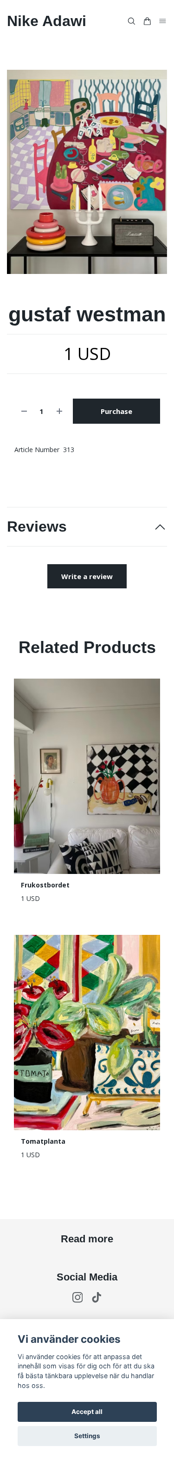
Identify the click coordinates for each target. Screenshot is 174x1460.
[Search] (131, 21)
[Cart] (147, 21)
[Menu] (163, 20)
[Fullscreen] (87, 172)
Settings (87, 1436)
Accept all (87, 1411)
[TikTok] (96, 1297)
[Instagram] (77, 1297)
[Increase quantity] (59, 411)
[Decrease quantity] (24, 411)
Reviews (37, 526)
